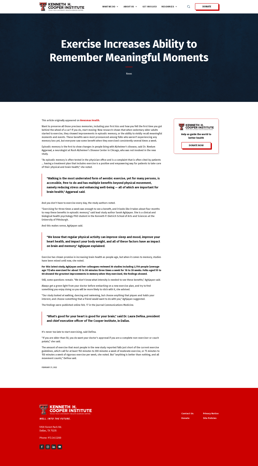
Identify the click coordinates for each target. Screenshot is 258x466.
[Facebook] (41, 446)
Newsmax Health (89, 120)
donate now (196, 145)
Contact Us (187, 413)
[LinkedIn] (53, 446)
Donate (206, 6)
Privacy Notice (211, 413)
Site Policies (209, 418)
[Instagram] (47, 446)
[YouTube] (59, 446)
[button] (110, 7)
